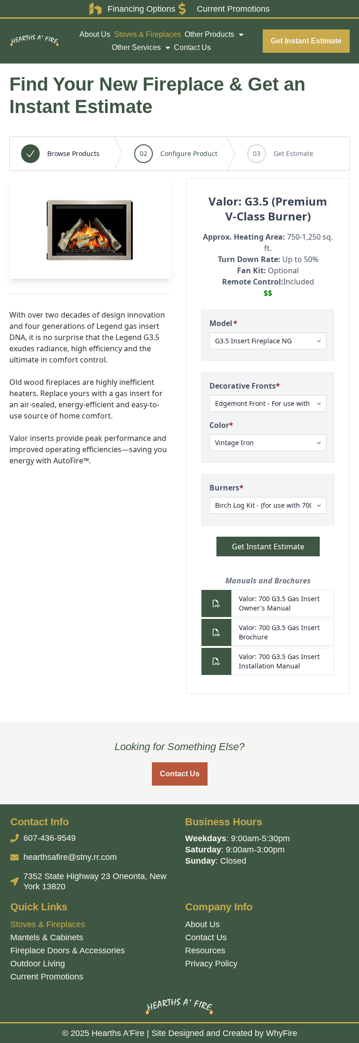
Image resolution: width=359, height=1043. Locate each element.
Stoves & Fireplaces (147, 34)
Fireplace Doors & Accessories (67, 950)
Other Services (136, 47)
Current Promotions (46, 976)
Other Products (209, 34)
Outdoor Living (37, 963)
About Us (94, 34)
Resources (205, 950)
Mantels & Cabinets (46, 937)
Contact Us (192, 47)
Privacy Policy (211, 963)
